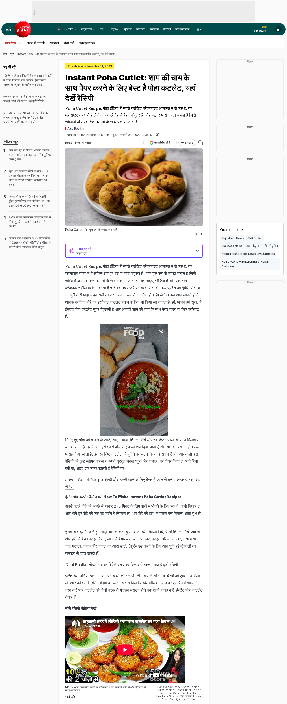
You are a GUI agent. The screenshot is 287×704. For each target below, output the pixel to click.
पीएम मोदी (69, 43)
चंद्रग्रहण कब (87, 43)
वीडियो (167, 29)
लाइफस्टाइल (182, 29)
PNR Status (255, 238)
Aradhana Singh (97, 134)
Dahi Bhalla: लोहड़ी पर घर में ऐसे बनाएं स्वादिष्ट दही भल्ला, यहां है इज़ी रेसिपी (121, 564)
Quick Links (230, 229)
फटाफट (140, 29)
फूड (115, 134)
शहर (113, 29)
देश (101, 29)
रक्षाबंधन (54, 43)
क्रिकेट (128, 29)
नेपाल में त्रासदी (36, 43)
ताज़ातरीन (86, 29)
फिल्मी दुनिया (271, 246)
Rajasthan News (233, 238)
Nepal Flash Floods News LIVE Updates (248, 253)
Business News (232, 246)
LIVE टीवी (67, 29)
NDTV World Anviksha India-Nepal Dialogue (245, 264)
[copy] (200, 142)
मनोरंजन (154, 29)
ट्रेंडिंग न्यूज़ (10, 141)
